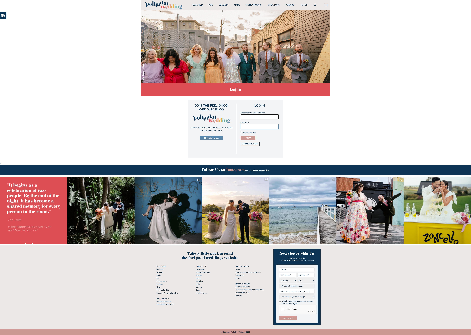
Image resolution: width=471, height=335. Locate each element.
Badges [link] (239, 295)
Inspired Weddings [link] (203, 272)
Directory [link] (274, 5)
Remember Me (249, 132)
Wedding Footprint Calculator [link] (168, 293)
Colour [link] (198, 278)
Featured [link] (197, 5)
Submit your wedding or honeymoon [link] (250, 289)
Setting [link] (199, 287)
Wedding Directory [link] (164, 301)
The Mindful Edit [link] (163, 290)
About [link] (238, 269)
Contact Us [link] (240, 275)
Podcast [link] (290, 5)
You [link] (211, 5)
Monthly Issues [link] (201, 293)
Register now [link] (211, 138)
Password (245, 122)
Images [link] (199, 275)
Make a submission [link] (243, 286)
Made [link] (237, 5)
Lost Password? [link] (250, 144)
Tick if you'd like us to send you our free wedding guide (297, 302)
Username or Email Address (253, 113)
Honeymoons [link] (254, 5)
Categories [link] (200, 269)
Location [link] (199, 281)
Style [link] (198, 284)
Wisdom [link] (223, 5)
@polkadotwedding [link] (259, 170)
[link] (3, 15)
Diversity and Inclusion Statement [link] (248, 272)
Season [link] (199, 290)
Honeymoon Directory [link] (165, 304)
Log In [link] (238, 278)
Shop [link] (305, 5)
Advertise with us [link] (242, 292)
